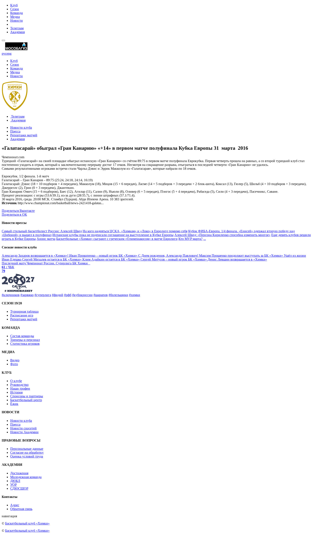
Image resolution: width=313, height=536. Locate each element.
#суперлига (42, 295)
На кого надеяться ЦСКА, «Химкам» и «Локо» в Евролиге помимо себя (135, 231)
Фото (14, 364)
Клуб (14, 5)
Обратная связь (21, 509)
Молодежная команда (26, 477)
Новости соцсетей (23, 428)
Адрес (14, 505)
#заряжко (27, 295)
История (16, 392)
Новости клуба (21, 127)
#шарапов (100, 295)
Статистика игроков (25, 343)
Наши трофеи (20, 388)
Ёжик (14, 404)
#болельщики (118, 295)
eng (9, 53)
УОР (13, 484)
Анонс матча (46, 239)
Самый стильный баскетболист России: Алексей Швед (42, 231)
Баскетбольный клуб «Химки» (27, 523)
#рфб (67, 295)
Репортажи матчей (23, 135)
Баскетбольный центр (26, 400)
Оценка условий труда (26, 456)
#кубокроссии (82, 295)
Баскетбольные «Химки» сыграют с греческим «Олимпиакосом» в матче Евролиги (117, 239)
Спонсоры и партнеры (26, 396)
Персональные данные (26, 448)
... (204, 239)
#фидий (57, 295)
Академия (17, 32)
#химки (134, 295)
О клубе (16, 381)
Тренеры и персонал (25, 340)
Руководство (19, 384)
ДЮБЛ (15, 481)
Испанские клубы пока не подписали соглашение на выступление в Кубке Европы (113, 235)
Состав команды (22, 336)
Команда (16, 13)
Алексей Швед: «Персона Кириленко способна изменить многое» (222, 235)
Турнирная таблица (24, 311)
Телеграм (17, 28)
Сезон (14, 9)
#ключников (11, 295)
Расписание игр (21, 315)
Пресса (15, 131)
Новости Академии (24, 432)
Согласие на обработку (27, 452)
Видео (14, 360)
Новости (16, 20)
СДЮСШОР (19, 488)
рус (4, 53)
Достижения (19, 473)
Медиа (15, 17)
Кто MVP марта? (190, 239)
